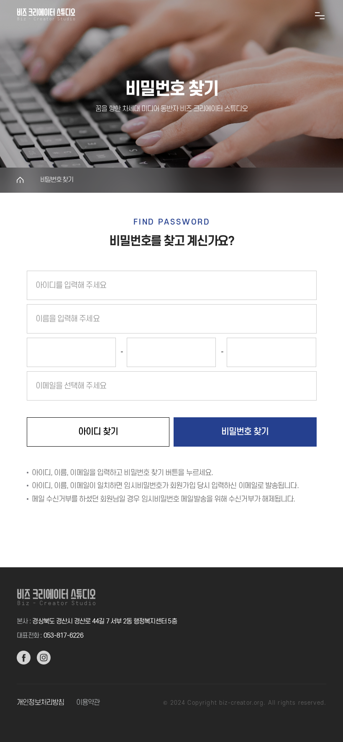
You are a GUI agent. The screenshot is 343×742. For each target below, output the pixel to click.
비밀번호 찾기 (56, 180)
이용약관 (88, 702)
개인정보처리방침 (40, 702)
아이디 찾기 (98, 432)
